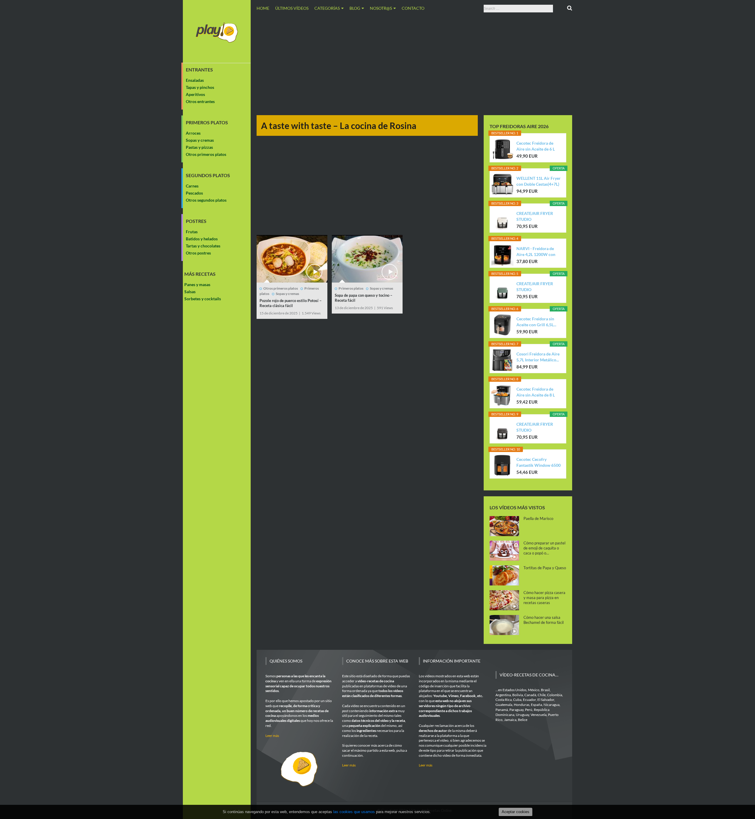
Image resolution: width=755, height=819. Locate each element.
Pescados (194, 192)
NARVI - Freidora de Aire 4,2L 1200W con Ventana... (535, 251)
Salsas (190, 291)
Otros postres (198, 252)
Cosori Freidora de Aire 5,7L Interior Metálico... (537, 356)
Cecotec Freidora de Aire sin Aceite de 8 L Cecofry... (535, 392)
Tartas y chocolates (203, 245)
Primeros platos (207, 122)
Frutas (192, 231)
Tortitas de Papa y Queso (544, 567)
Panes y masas (197, 284)
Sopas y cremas (200, 140)
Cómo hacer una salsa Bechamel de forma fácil (543, 620)
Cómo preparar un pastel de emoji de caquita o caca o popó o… (544, 548)
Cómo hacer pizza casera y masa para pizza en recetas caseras (544, 597)
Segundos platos (208, 175)
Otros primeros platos (206, 154)
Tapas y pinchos (200, 87)
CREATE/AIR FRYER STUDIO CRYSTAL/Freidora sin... (538, 216)
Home (263, 8)
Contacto (413, 8)
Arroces (193, 133)
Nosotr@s (381, 8)
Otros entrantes (200, 101)
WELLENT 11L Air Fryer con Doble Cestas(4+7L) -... (538, 181)
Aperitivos (195, 94)
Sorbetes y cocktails (202, 298)
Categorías (327, 8)
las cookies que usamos (354, 812)
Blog (354, 8)
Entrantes (199, 69)
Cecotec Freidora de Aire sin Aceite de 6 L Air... (535, 146)
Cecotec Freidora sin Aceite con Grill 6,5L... (536, 321)
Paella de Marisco (538, 518)
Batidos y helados (202, 238)
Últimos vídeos (291, 8)
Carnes (192, 185)
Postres (196, 221)
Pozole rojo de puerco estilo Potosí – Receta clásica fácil (290, 303)
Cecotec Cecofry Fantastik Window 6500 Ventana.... (538, 462)
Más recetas (200, 274)
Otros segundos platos (206, 200)
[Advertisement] (414, 63)
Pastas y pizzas (199, 147)
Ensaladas (195, 80)
